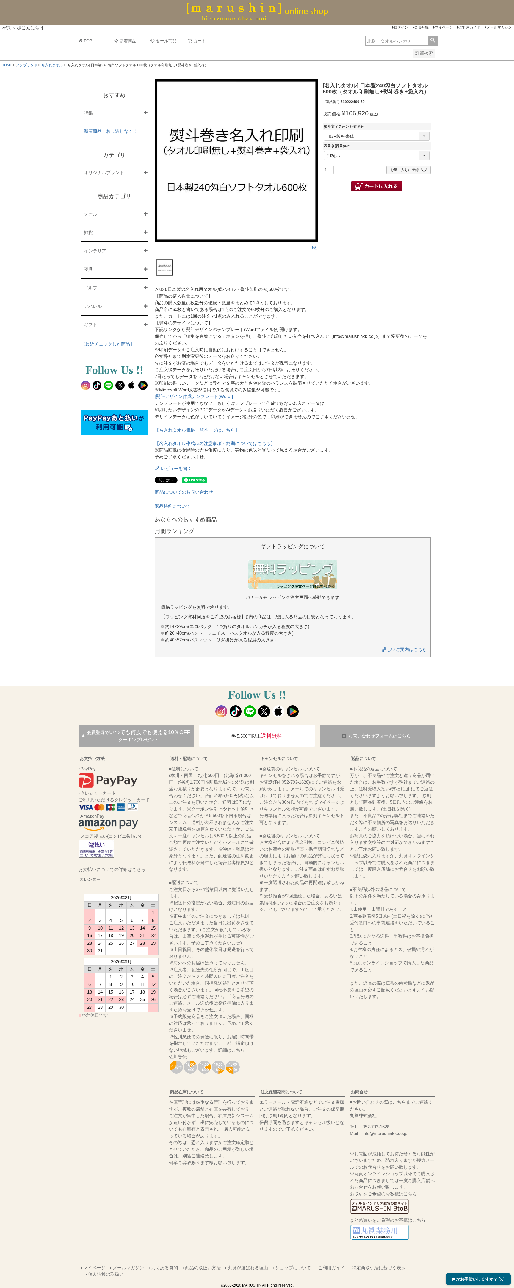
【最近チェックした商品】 (107, 343)
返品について (363, 758)
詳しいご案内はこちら (404, 649)
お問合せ (359, 1091)
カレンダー (90, 879)
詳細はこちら (231, 1050)
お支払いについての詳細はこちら (112, 869)
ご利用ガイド (469, 27)
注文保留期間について (281, 1091)
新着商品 (128, 40)
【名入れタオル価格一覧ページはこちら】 (197, 430)
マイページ (444, 27)
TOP (88, 40)
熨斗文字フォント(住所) (345, 126)
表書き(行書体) (337, 146)
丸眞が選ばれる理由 (248, 1267)
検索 (433, 40)
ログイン (401, 27)
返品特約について (172, 506)
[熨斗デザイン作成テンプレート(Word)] (194, 396)
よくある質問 (164, 1267)
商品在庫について (186, 1091)
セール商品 (166, 40)
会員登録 (421, 27)
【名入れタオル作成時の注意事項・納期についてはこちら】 (215, 443)
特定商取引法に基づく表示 (378, 1267)
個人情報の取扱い (106, 1274)
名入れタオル (52, 65)
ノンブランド (26, 65)
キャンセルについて (279, 758)
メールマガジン (499, 27)
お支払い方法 (92, 758)
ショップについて (293, 1267)
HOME (6, 65)
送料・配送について (189, 758)
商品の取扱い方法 (203, 1267)
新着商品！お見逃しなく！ (110, 131)
